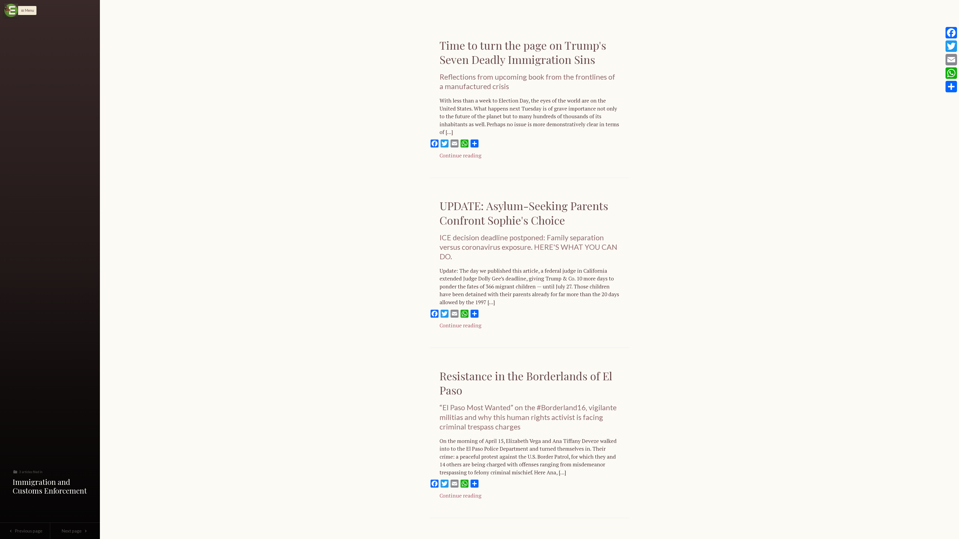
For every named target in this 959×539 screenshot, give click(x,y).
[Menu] (11, 10)
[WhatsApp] (951, 73)
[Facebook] (951, 32)
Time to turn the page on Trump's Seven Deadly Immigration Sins (523, 52)
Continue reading (460, 155)
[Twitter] (951, 46)
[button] (26, 10)
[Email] (951, 59)
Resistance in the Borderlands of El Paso (526, 382)
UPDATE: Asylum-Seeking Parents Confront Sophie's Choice (524, 212)
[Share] (951, 86)
